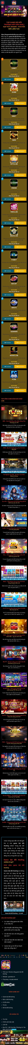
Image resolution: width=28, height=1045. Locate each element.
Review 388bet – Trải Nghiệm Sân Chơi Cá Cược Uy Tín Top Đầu (14, 796)
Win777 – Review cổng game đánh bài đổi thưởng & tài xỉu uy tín (14, 662)
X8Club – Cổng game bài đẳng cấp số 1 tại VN (14, 769)
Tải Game (8, 79)
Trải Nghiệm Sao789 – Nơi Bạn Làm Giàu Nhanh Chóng (14, 475)
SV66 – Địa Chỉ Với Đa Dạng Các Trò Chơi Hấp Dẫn (14, 448)
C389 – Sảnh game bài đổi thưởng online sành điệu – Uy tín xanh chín (14, 636)
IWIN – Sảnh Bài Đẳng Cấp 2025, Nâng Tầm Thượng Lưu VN (14, 422)
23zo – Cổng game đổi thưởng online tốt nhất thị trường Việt (14, 555)
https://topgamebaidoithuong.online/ (12, 34)
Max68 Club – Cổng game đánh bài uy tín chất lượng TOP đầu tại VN (14, 689)
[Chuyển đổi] (2, 921)
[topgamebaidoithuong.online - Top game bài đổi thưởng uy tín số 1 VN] (14, 2)
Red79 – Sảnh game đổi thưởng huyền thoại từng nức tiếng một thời (14, 716)
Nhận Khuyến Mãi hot (14, 76)
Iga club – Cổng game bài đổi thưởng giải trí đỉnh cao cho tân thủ (14, 502)
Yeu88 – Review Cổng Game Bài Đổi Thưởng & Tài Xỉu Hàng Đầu (14, 529)
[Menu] (2, 2)
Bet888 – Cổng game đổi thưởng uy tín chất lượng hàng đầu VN (14, 823)
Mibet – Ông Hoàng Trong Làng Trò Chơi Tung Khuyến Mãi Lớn (14, 582)
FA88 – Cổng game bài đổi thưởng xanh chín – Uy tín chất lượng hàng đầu (14, 743)
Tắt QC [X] (14, 1029)
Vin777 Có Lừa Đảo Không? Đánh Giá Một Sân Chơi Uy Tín (14, 609)
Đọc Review (21, 79)
